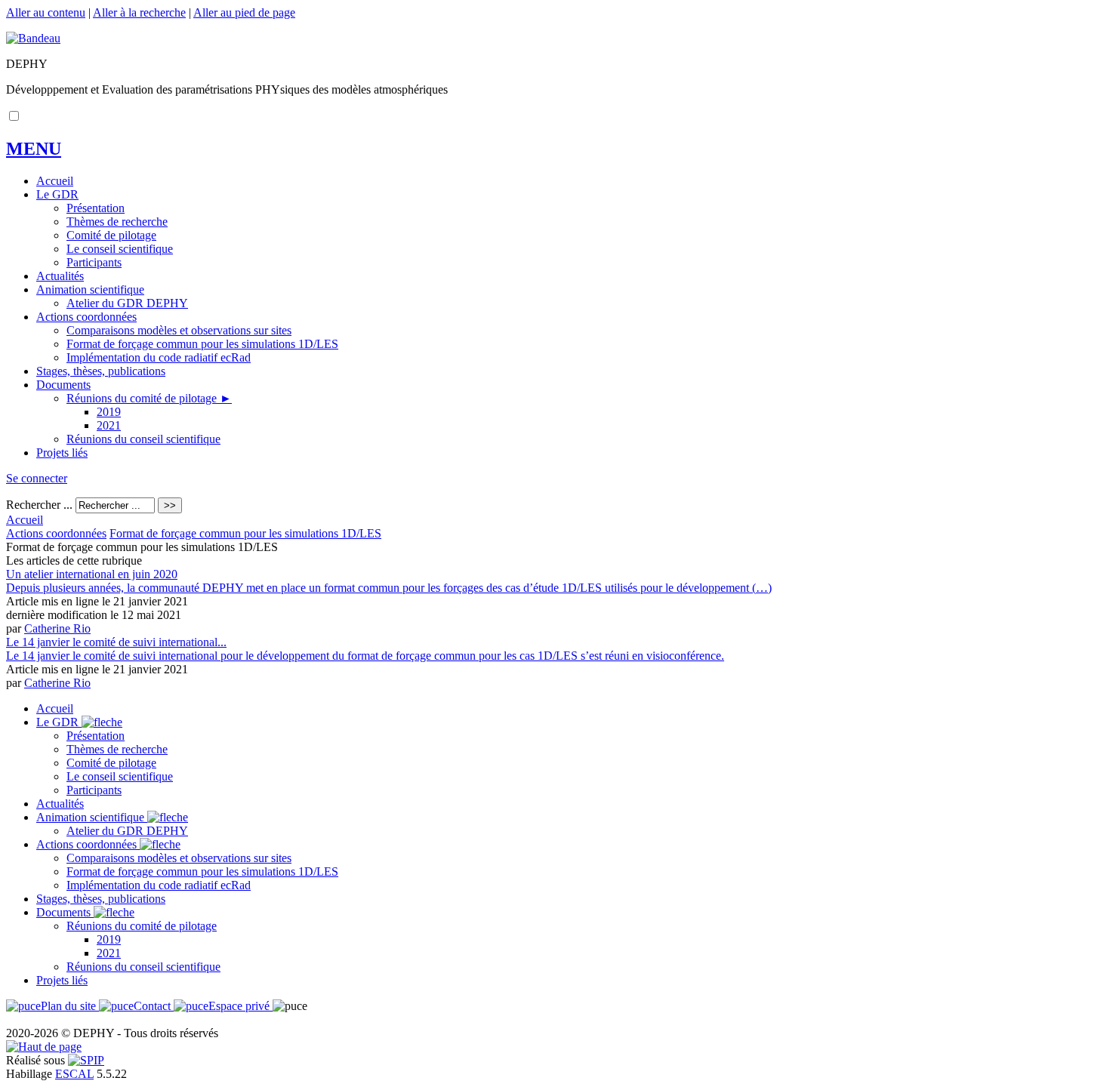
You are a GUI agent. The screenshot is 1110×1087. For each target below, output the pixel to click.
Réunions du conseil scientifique (143, 439)
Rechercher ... (39, 504)
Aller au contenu (45, 12)
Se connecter (36, 478)
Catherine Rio (57, 628)
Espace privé (240, 1005)
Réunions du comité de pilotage (149, 398)
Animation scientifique (90, 289)
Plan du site (70, 1005)
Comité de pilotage (111, 235)
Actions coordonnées (86, 316)
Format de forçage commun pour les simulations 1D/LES (202, 343)
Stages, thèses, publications (100, 371)
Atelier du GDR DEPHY (127, 303)
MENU (33, 149)
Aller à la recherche (139, 12)
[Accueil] (33, 38)
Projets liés (62, 452)
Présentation (95, 208)
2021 (109, 425)
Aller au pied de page (244, 12)
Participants (94, 262)
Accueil (54, 180)
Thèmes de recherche (117, 221)
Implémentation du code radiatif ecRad (158, 357)
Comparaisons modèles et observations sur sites (178, 330)
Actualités (60, 275)
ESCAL (74, 1073)
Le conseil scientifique (119, 248)
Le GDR (57, 194)
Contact (154, 1005)
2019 (109, 411)
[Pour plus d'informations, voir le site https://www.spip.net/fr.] (86, 1060)
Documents (63, 384)
